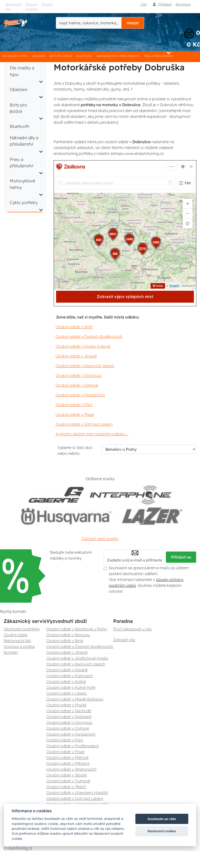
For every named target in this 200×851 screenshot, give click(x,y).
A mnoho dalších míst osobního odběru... (92, 433)
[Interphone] (130, 495)
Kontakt (47, 4)
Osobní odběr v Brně (74, 326)
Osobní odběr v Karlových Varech (85, 365)
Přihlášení (165, 4)
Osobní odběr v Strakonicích (71, 769)
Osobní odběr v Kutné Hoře (70, 687)
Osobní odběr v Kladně (67, 669)
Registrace (183, 4)
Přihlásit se (181, 557)
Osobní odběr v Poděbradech (72, 745)
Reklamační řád (14, 6)
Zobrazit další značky (100, 538)
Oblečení (38, 56)
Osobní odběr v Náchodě (68, 710)
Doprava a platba (32, 6)
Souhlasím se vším (162, 819)
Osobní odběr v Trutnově (68, 780)
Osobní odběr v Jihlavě (76, 356)
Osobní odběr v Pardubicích (80, 395)
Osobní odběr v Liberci (66, 693)
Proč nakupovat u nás (132, 629)
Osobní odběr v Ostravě (77, 385)
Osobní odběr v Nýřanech (69, 716)
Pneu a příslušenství (158, 56)
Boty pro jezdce (61, 56)
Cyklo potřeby (24, 202)
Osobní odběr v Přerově (67, 757)
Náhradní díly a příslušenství (117, 56)
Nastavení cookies (162, 831)
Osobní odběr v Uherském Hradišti (77, 792)
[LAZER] (151, 516)
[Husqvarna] (65, 516)
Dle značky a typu (15, 56)
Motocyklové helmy (22, 184)
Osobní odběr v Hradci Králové (83, 346)
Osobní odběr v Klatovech (69, 675)
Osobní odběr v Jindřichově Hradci (77, 658)
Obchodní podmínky (22, 629)
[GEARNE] (56, 495)
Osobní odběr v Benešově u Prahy (76, 629)
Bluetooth (84, 56)
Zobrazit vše (124, 639)
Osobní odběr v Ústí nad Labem (84, 424)
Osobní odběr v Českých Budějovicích (89, 336)
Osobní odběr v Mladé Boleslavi (74, 699)
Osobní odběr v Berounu (68, 634)
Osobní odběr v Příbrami (68, 763)
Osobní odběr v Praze (75, 414)
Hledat (133, 22)
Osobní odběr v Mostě (66, 704)
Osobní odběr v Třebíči (66, 786)
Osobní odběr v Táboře (66, 775)
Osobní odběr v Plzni (74, 404)
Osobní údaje (15, 634)
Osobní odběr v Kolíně (66, 681)
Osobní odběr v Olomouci (79, 375)
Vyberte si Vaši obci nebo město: (75, 450)
